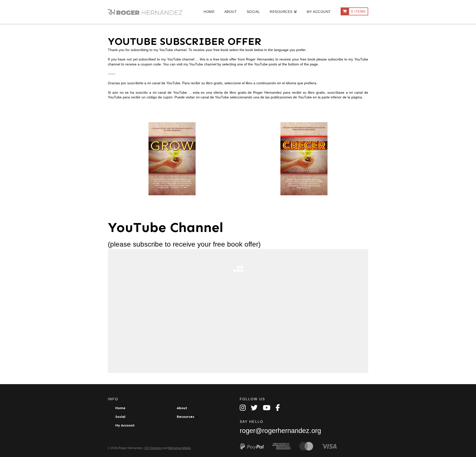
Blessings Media (179, 448)
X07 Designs (153, 448)
